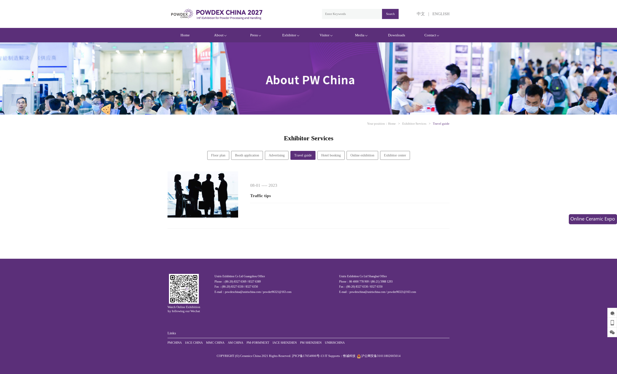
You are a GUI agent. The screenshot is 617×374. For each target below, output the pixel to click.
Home (185, 35)
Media (359, 35)
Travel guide (441, 123)
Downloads (396, 35)
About (218, 35)
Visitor (324, 35)
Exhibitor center (395, 155)
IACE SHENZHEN (285, 342)
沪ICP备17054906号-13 (308, 356)
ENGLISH (440, 14)
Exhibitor (289, 35)
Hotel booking (331, 155)
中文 (421, 14)
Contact (430, 35)
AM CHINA (235, 342)
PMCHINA (175, 342)
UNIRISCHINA (335, 342)
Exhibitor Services (414, 123)
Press (254, 35)
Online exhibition (362, 155)
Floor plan (218, 155)
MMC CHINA (215, 342)
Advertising (277, 155)
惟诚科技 (349, 356)
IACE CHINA (194, 342)
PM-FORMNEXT (258, 342)
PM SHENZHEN (311, 342)
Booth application (247, 155)
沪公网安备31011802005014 (381, 356)
